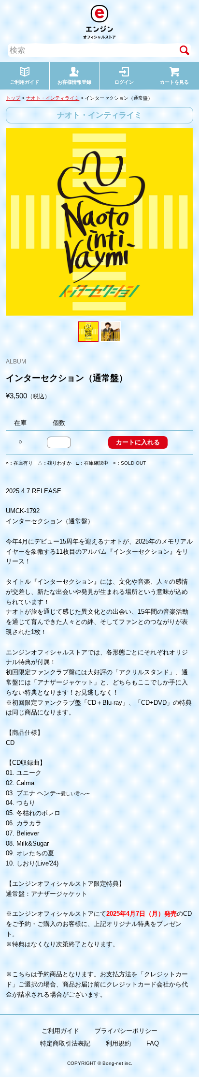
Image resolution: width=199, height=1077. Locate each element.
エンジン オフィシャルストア (99, 22)
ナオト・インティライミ (52, 98)
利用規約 (118, 1043)
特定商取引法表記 (65, 1043)
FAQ (152, 1043)
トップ (13, 98)
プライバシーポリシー (126, 1030)
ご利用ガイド (60, 1030)
